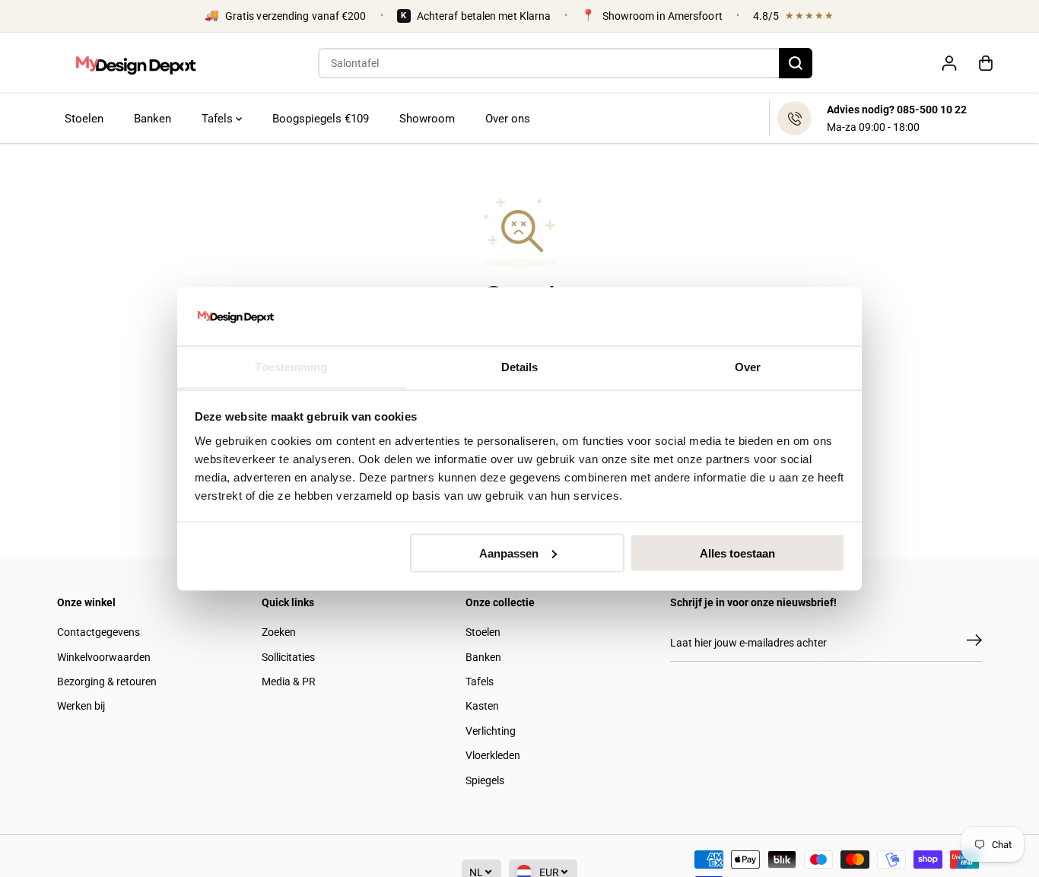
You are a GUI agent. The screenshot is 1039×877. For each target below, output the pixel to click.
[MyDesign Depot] (135, 63)
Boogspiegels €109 (320, 119)
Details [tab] (520, 366)
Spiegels (484, 780)
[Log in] (949, 63)
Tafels (219, 119)
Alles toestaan (737, 552)
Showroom (427, 119)
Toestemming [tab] (291, 366)
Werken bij (81, 706)
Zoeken (279, 632)
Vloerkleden (492, 755)
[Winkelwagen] (985, 63)
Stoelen (84, 119)
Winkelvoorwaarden (104, 657)
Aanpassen (509, 552)
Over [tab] (748, 366)
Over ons (507, 119)
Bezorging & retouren (107, 681)
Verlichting (490, 731)
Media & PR (289, 681)
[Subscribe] (974, 643)
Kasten (482, 706)
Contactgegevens (98, 632)
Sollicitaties (288, 657)
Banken (152, 119)
